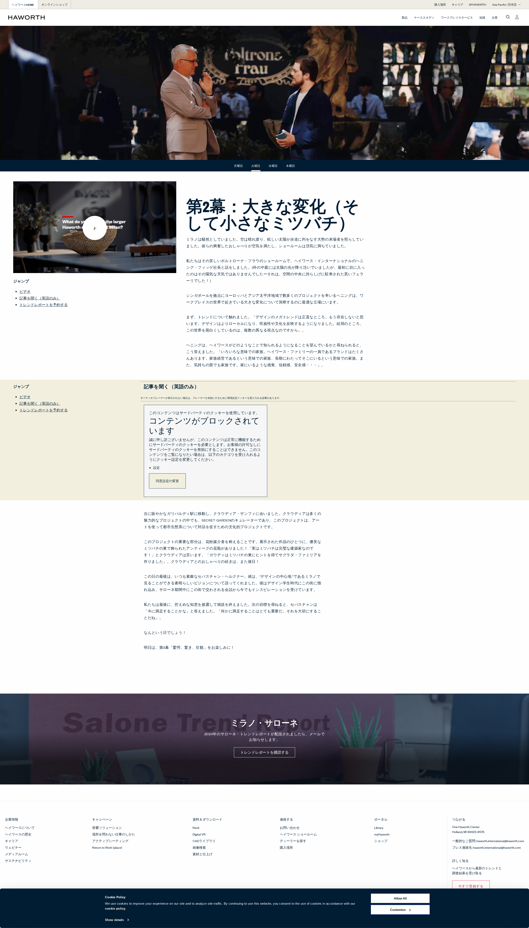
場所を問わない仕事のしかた (113, 834)
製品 (404, 17)
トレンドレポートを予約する (43, 304)
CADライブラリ (204, 841)
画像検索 (199, 847)
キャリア (11, 841)
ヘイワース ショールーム (298, 834)
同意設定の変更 (167, 481)
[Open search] (508, 17)
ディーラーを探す (293, 841)
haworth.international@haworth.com (500, 841)
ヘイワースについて (20, 827)
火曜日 (255, 165)
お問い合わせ (290, 827)
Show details (114, 920)
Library (378, 827)
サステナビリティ (18, 860)
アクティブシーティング (110, 841)
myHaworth (382, 834)
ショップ (380, 841)
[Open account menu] (517, 17)
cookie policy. (115, 908)
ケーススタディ (424, 17)
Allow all (400, 898)
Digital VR (199, 834)
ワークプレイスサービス (457, 17)
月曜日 (238, 166)
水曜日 (273, 166)
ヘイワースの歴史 (18, 834)
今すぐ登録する (471, 886)
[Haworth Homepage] (59, 17)
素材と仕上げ (202, 854)
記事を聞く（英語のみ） (39, 298)
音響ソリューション (107, 827)
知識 (482, 17)
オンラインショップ (55, 4)
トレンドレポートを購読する (264, 752)
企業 (495, 17)
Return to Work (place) (107, 847)
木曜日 (290, 166)
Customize (398, 909)
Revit (196, 827)
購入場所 (286, 847)
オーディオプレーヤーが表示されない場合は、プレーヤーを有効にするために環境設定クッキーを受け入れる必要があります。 (211, 398)
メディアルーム (16, 854)
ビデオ (25, 291)
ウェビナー (13, 847)
